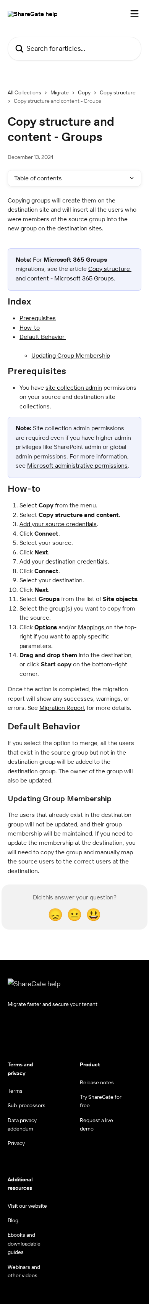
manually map (114, 852)
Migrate (59, 92)
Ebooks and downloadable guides (24, 1243)
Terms (15, 1090)
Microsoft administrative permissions (77, 465)
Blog (13, 1220)
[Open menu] (134, 13)
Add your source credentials (58, 524)
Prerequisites (37, 318)
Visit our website (27, 1205)
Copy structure (118, 92)
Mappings (92, 627)
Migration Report (62, 707)
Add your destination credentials (63, 561)
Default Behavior (42, 336)
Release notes (97, 1082)
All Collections (24, 92)
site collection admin (73, 387)
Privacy (16, 1143)
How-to (29, 327)
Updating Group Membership (70, 355)
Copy (84, 92)
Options (45, 627)
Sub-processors (26, 1105)
